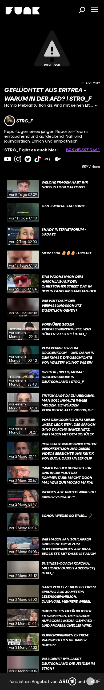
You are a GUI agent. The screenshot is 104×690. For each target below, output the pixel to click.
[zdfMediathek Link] (58, 159)
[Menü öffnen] (94, 10)
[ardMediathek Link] (48, 159)
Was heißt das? (83, 150)
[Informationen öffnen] (96, 106)
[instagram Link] (17, 159)
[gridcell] (52, 189)
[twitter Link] (28, 159)
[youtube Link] (7, 159)
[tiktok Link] (37, 159)
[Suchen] (81, 11)
